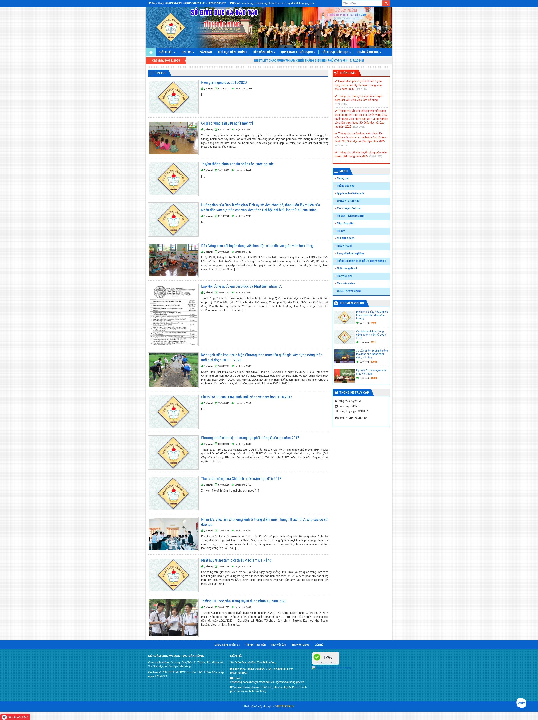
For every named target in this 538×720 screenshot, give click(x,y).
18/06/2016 (223, 530)
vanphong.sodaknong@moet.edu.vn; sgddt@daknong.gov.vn (278, 3)
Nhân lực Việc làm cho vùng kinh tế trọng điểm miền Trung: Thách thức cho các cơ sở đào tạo (264, 522)
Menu (343, 171)
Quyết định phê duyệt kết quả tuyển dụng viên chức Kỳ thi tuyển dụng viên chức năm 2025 (358, 85)
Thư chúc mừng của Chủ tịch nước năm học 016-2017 (241, 478)
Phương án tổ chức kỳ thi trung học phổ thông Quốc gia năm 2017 (250, 438)
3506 (248, 366)
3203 (248, 216)
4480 (373, 322)
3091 (248, 607)
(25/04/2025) (375, 156)
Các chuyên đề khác (349, 208)
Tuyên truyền (344, 245)
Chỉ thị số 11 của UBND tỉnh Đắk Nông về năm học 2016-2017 (246, 397)
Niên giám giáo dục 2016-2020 (224, 82)
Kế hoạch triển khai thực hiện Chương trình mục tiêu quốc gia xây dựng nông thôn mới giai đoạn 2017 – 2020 (261, 357)
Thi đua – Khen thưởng (350, 215)
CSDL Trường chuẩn (349, 291)
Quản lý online (368, 52)
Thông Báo (347, 73)
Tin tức (186, 52)
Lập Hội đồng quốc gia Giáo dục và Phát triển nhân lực (241, 286)
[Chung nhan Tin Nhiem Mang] (331, 667)
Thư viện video (346, 283)
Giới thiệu (166, 52)
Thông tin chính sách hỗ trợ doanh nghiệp (361, 260)
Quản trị (208, 88)
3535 (248, 444)
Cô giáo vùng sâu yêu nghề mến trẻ (227, 123)
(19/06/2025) (358, 126)
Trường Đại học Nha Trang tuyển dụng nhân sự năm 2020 (243, 601)
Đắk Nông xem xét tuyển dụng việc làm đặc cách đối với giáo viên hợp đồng (257, 245)
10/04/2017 (223, 292)
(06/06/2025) (341, 145)
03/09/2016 (223, 485)
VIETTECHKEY (285, 706)
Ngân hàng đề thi (347, 268)
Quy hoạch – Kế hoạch (297, 52)
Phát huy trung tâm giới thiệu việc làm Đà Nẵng (236, 560)
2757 (248, 485)
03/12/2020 (223, 129)
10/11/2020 (223, 170)
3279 (248, 566)
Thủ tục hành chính (232, 52)
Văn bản (206, 52)
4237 (248, 530)
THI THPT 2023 (346, 238)
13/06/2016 (223, 566)
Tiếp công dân (262, 52)
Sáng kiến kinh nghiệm (350, 253)
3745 (248, 252)
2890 (248, 129)
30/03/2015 (223, 607)
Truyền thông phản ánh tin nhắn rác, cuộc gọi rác (237, 164)
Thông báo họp (345, 185)
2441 (248, 170)
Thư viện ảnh (344, 276)
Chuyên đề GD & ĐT (349, 200)
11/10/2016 (223, 403)
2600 (248, 292)
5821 (373, 342)
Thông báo (343, 178)
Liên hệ (319, 644)
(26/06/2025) (341, 104)
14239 (249, 88)
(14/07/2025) (361, 89)
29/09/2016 (223, 444)
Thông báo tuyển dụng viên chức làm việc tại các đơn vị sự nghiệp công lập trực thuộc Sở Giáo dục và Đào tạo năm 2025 (361, 137)
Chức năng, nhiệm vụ (227, 644)
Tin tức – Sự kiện (255, 644)
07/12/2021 (223, 88)
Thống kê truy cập (354, 393)
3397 (248, 403)
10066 (374, 361)
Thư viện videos (351, 303)
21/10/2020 (223, 216)
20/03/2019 (223, 252)
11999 (374, 378)
